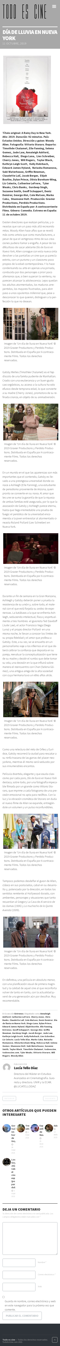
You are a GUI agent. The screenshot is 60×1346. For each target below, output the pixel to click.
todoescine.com (10, 1052)
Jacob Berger (35, 1033)
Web (40, 1286)
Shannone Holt (18, 1046)
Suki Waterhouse (35, 1046)
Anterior (9, 1098)
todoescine (50, 1049)
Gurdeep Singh (19, 1033)
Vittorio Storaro (41, 1052)
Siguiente (50, 1098)
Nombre (42, 1262)
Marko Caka (37, 1039)
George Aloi (36, 1029)
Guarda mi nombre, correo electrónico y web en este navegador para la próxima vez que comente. (30, 1305)
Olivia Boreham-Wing (24, 1042)
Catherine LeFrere (21, 1016)
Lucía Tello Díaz (22, 1039)
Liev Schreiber (47, 1036)
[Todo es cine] (25, 11)
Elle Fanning (46, 1026)
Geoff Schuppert (21, 1029)
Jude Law (47, 1033)
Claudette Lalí (17, 1020)
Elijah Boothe (32, 1026)
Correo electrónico (47, 1274)
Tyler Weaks (26, 1052)
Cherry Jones (37, 1016)
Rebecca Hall (42, 1042)
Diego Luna (32, 1023)
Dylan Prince (45, 1023)
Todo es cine (8, 1339)
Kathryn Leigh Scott (12, 1036)
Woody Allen (17, 1055)
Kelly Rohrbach (31, 1036)
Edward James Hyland (13, 1026)
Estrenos (19, 1013)
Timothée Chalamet (33, 1049)
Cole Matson (31, 1020)
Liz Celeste (7, 1039)
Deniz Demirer (46, 1020)
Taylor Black (16, 1049)
